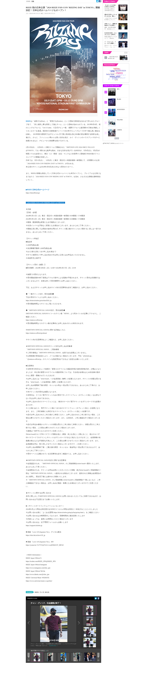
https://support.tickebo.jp (34, 525)
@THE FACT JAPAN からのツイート (113, 143)
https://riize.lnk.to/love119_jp (35, 535)
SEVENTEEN (121, 109)
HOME (28, 1)
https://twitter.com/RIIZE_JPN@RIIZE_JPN (41, 561)
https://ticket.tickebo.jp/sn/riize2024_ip (38, 300)
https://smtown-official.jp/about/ (36, 333)
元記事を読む (53, 645)
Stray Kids (120, 119)
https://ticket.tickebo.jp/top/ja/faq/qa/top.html (68, 512)
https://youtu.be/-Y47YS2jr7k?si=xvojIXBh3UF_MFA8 (44, 545)
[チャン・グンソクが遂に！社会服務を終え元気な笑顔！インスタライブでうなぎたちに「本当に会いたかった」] (53, 641)
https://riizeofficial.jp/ (33, 193)
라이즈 (46, 592)
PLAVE (119, 99)
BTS (118, 89)
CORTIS (119, 130)
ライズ (41, 592)
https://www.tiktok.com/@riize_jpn (37, 574)
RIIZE (37, 592)
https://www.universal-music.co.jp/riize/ (39, 581)
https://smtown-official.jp (34, 320)
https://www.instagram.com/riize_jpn (38, 568)
